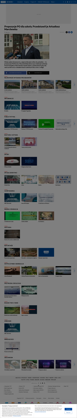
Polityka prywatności (17, 415)
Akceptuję (68, 409)
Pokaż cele (68, 412)
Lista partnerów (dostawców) (40, 411)
